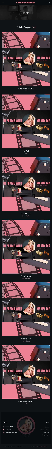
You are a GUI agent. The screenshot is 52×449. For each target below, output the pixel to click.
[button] (49, 2)
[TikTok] (22, 434)
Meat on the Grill (26, 338)
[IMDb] (28, 436)
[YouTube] (25, 436)
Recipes (28, 216)
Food (26, 91)
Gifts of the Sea (26, 213)
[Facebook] (27, 434)
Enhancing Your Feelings (26, 88)
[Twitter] (30, 434)
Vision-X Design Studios (41, 446)
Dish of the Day (26, 276)
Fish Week (26, 151)
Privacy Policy (45, 435)
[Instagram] (25, 434)
